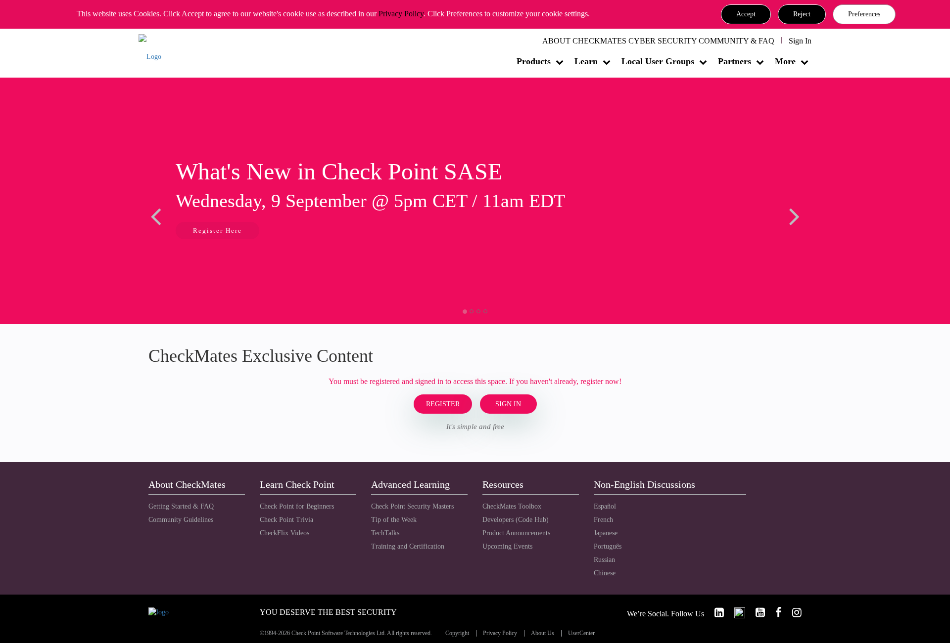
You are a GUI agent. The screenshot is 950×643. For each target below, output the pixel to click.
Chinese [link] (605, 573)
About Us (542, 633)
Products (534, 61)
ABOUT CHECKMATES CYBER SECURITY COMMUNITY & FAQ (658, 41)
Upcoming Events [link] (507, 546)
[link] (715, 612)
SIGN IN (508, 404)
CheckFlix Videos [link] (284, 533)
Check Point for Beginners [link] (297, 506)
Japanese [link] (606, 533)
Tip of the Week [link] (394, 519)
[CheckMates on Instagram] (793, 612)
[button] (746, 14)
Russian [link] (604, 559)
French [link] (603, 519)
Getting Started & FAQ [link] (181, 506)
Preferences (864, 14)
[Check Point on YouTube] (756, 612)
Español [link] (605, 506)
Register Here (217, 230)
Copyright (457, 633)
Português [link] (607, 546)
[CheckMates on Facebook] (774, 612)
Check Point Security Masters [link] (412, 506)
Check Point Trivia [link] (286, 519)
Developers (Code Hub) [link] (515, 519)
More (785, 61)
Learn (586, 61)
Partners (734, 61)
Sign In (800, 41)
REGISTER (443, 404)
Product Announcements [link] (516, 533)
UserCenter (581, 633)
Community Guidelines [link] (180, 519)
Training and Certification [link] (407, 546)
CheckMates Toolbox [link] (511, 506)
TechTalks (385, 533)
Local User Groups (657, 61)
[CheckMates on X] (735, 612)
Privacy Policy (401, 13)
